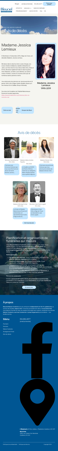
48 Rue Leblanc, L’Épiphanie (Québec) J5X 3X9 (41, 429)
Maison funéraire (8, 329)
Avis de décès (7, 334)
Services (5, 326)
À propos (5, 324)
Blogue (17, 4)
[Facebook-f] (37, 378)
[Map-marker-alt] (37, 425)
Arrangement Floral (8, 331)
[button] (28, 8)
